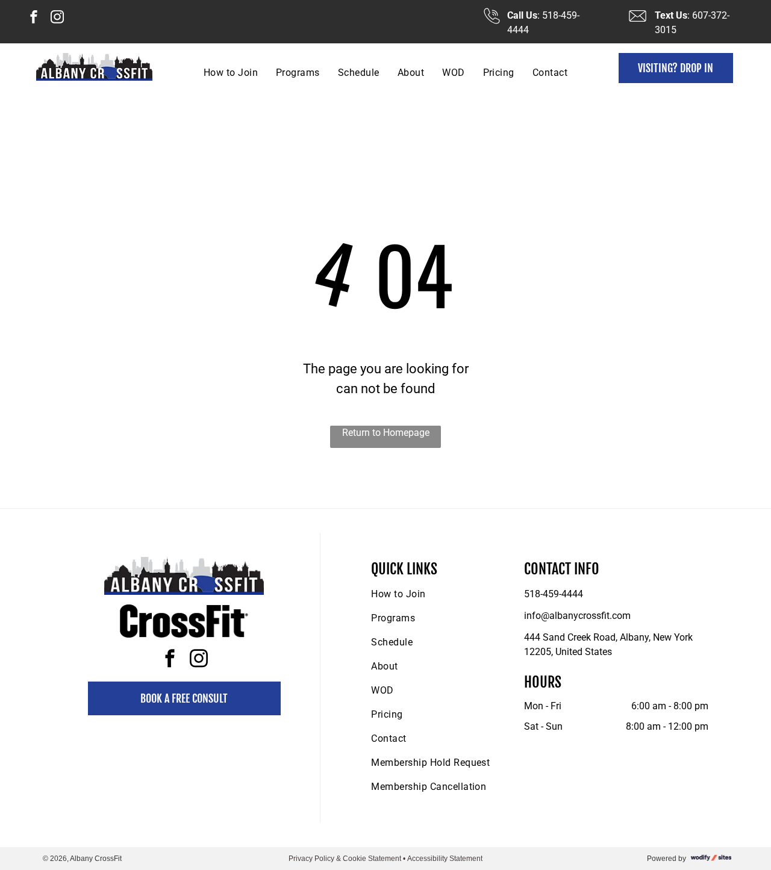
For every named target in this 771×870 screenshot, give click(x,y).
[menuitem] (231, 72)
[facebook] (33, 18)
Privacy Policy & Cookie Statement (345, 858)
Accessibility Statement (444, 858)
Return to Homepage (385, 432)
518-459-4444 (553, 594)
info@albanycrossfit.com (577, 615)
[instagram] (57, 18)
